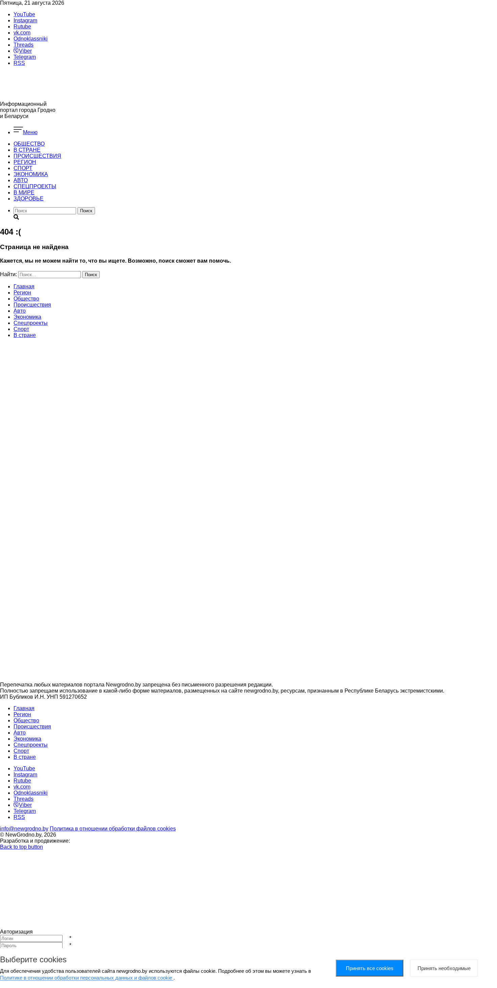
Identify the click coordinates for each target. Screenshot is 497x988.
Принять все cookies (370, 968)
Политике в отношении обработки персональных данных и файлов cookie (86, 978)
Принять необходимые (444, 968)
